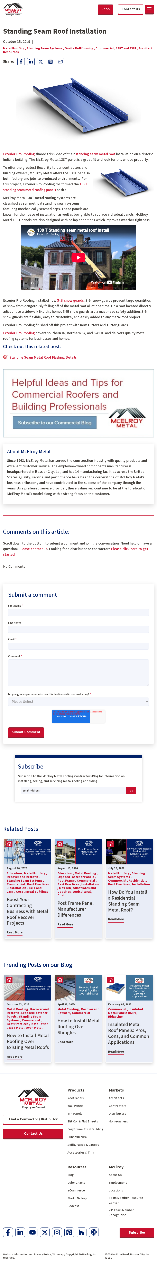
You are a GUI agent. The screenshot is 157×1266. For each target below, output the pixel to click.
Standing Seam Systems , (46, 48)
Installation (141, 884)
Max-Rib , (66, 888)
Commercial (81, 1013)
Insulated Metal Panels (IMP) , (125, 1011)
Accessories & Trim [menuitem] (80, 1152)
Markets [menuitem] (116, 1090)
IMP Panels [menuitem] (74, 1113)
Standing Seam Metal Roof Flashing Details (43, 357)
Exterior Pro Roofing (19, 154)
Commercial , (105, 48)
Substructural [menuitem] (77, 1137)
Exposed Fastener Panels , (76, 877)
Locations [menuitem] (116, 1190)
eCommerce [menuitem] (76, 1190)
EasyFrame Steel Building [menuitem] (85, 1129)
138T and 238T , (127, 48)
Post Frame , (67, 880)
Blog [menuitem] (70, 1175)
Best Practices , (69, 884)
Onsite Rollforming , (80, 48)
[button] (149, 9)
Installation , (18, 888)
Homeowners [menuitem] (118, 1121)
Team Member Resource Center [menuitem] (126, 1200)
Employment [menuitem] (118, 1182)
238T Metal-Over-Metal (25, 1027)
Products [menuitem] (75, 1090)
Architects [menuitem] (116, 1098)
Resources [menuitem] (76, 1167)
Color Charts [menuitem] (76, 1182)
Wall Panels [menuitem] (75, 1106)
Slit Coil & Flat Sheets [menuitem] (82, 1121)
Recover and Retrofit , (23, 877)
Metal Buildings (36, 891)
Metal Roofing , (15, 48)
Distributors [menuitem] (117, 1113)
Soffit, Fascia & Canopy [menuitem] (83, 1145)
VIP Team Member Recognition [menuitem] (121, 1212)
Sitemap (58, 1254)
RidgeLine (115, 1016)
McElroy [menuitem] (116, 1167)
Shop (105, 9)
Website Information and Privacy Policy (27, 1254)
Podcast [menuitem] (73, 1206)
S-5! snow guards (70, 300)
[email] (60, 61)
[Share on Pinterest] (50, 61)
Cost (61, 895)
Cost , (20, 891)
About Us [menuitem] (115, 1175)
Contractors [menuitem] (117, 1106)
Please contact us (33, 548)
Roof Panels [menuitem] (75, 1098)
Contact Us (33, 1133)
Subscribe (137, 1232)
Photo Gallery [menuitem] (77, 1198)
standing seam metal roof (95, 154)
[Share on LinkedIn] (31, 61)
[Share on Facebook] (21, 61)
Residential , (138, 880)
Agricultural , (82, 891)
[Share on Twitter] (40, 61)
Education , (15, 873)
